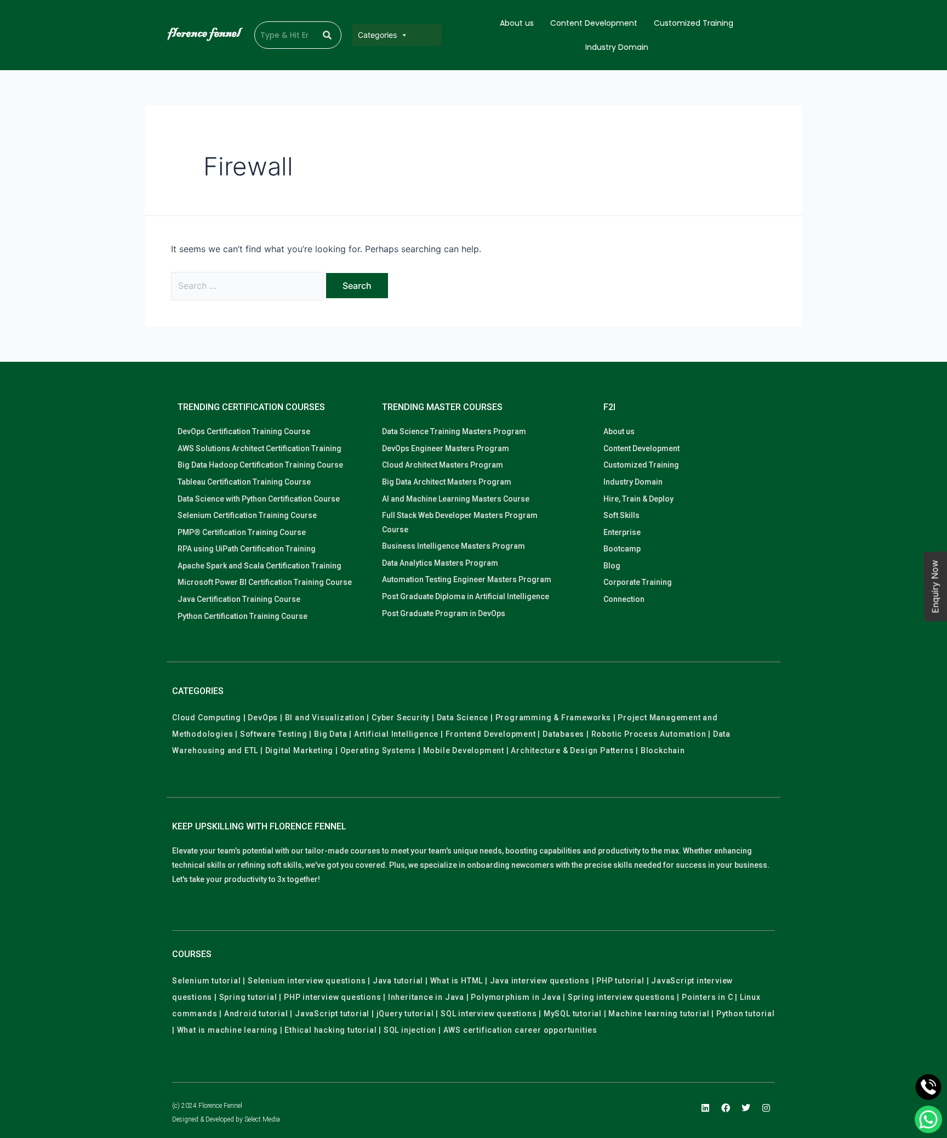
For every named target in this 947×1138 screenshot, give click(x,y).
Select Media (262, 1119)
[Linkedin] (705, 1108)
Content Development (593, 23)
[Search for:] (248, 285)
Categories (377, 34)
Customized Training (693, 23)
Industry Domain (616, 47)
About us (517, 23)
